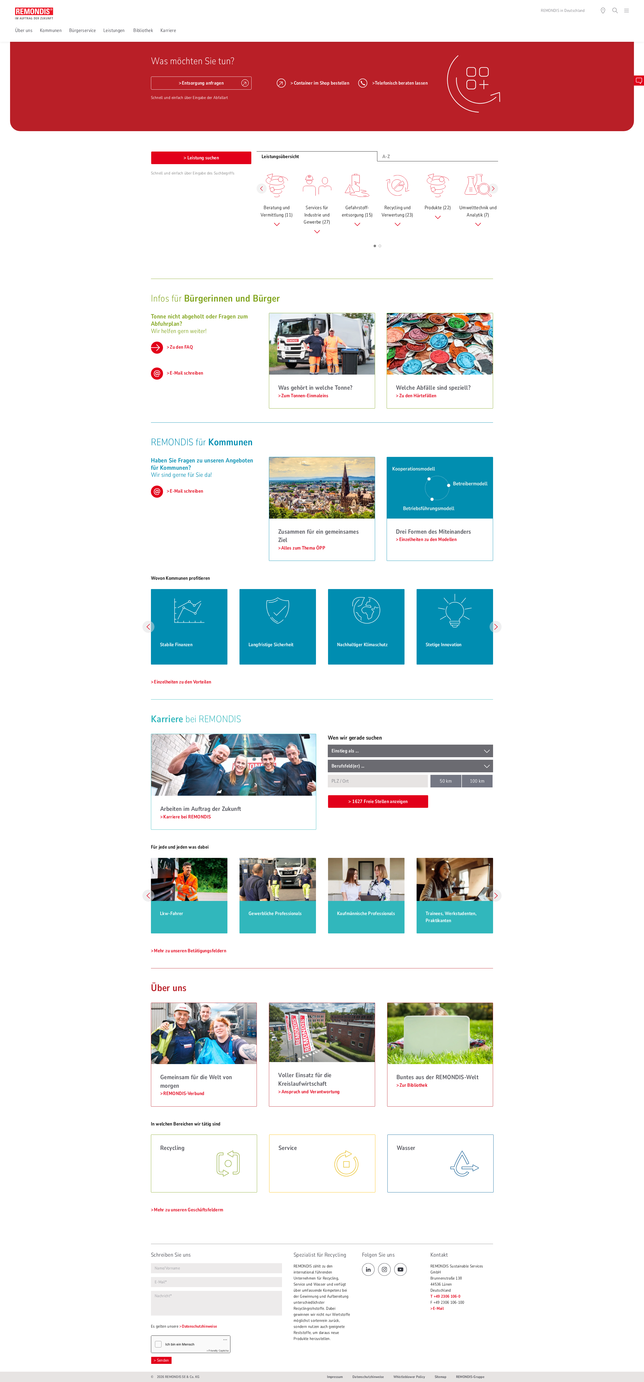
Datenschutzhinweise (199, 1326)
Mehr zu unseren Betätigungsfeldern (190, 951)
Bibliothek (143, 30)
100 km (477, 781)
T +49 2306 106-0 (445, 1296)
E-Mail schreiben (186, 373)
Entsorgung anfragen (203, 83)
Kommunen (51, 30)
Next (496, 627)
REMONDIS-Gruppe (470, 1376)
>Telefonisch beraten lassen (400, 83)
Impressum (335, 1376)
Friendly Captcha (219, 1350)
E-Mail (438, 1308)
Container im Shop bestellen (321, 83)
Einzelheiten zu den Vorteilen (182, 682)
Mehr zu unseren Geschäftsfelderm (188, 1210)
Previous (148, 627)
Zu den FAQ (181, 347)
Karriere (168, 30)
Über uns (23, 30)
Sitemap (441, 1376)
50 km (446, 781)
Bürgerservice (82, 30)
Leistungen (114, 30)
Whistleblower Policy (409, 1376)
